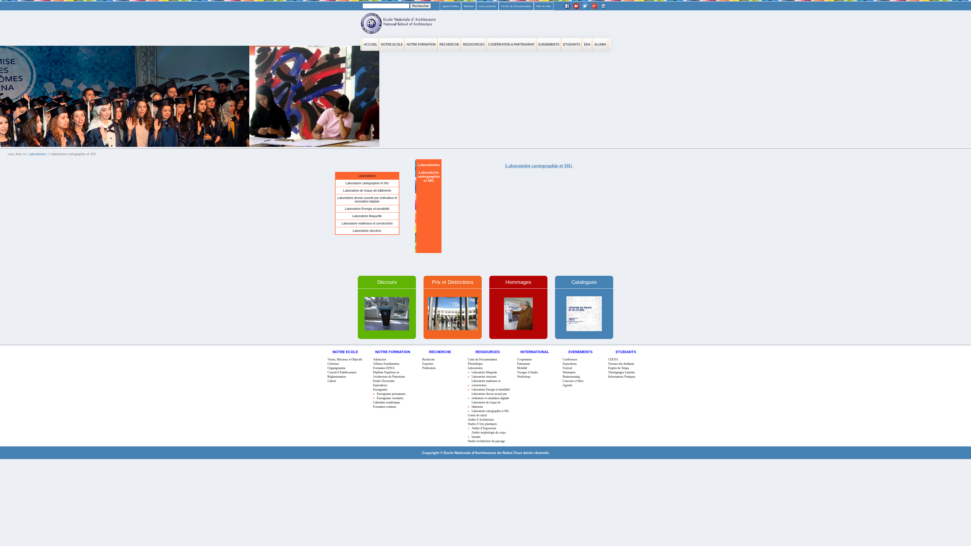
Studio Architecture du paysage (486, 441)
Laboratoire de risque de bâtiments (367, 190)
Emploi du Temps (618, 368)
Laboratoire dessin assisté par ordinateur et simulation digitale (367, 199)
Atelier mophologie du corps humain (489, 435)
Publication (429, 368)
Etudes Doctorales (384, 381)
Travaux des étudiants (621, 364)
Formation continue (384, 406)
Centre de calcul (477, 415)
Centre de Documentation (516, 6)
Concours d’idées (573, 381)
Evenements (548, 44)
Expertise (427, 364)
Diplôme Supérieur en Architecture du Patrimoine (389, 374)
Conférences (570, 359)
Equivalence (380, 385)
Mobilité (522, 368)
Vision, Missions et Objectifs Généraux (344, 362)
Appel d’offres (451, 6)
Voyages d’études (527, 372)
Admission (379, 359)
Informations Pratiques (621, 376)
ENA (587, 44)
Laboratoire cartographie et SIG (367, 183)
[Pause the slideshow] (364, 96)
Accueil (370, 44)
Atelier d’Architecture (481, 419)
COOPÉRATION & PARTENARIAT (511, 44)
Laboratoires (37, 154)
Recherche (449, 44)
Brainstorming (571, 376)
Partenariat (523, 364)
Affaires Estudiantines (386, 364)
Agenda (567, 385)
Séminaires (569, 372)
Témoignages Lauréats (621, 372)
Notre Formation (421, 44)
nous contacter (487, 6)
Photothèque (475, 364)
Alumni (600, 44)
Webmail (469, 6)
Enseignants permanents (391, 394)
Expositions (570, 364)
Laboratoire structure (367, 231)
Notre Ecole (392, 44)
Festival (567, 368)
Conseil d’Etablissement (341, 372)
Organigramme (336, 368)
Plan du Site (543, 6)
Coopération (524, 359)
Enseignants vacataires (390, 398)
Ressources (473, 44)
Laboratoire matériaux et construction (367, 223)
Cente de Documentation (482, 359)
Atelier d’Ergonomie (484, 428)
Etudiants (571, 44)
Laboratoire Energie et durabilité (367, 209)
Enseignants (380, 389)
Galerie (331, 381)
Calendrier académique (386, 402)
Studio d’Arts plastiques (482, 424)
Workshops (524, 376)
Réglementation (336, 376)
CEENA (613, 359)
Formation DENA (384, 368)
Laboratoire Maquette (367, 216)
